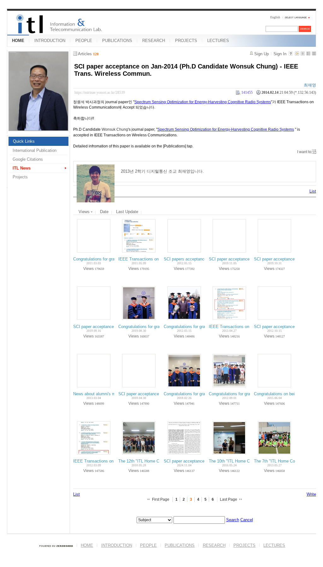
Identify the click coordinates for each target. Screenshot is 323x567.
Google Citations (28, 159)
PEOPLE (83, 40)
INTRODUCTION (49, 40)
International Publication (34, 150)
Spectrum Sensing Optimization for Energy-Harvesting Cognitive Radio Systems (202, 102)
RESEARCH (153, 40)
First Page (160, 499)
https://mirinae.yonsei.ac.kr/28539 (99, 92)
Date (104, 211)
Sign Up (261, 53)
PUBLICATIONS (117, 40)
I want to (304, 152)
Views (85, 211)
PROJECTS (186, 40)
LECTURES (218, 40)
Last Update (127, 211)
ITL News (22, 168)
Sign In (279, 53)
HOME (18, 40)
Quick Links (24, 141)
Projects (20, 177)
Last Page (228, 499)
